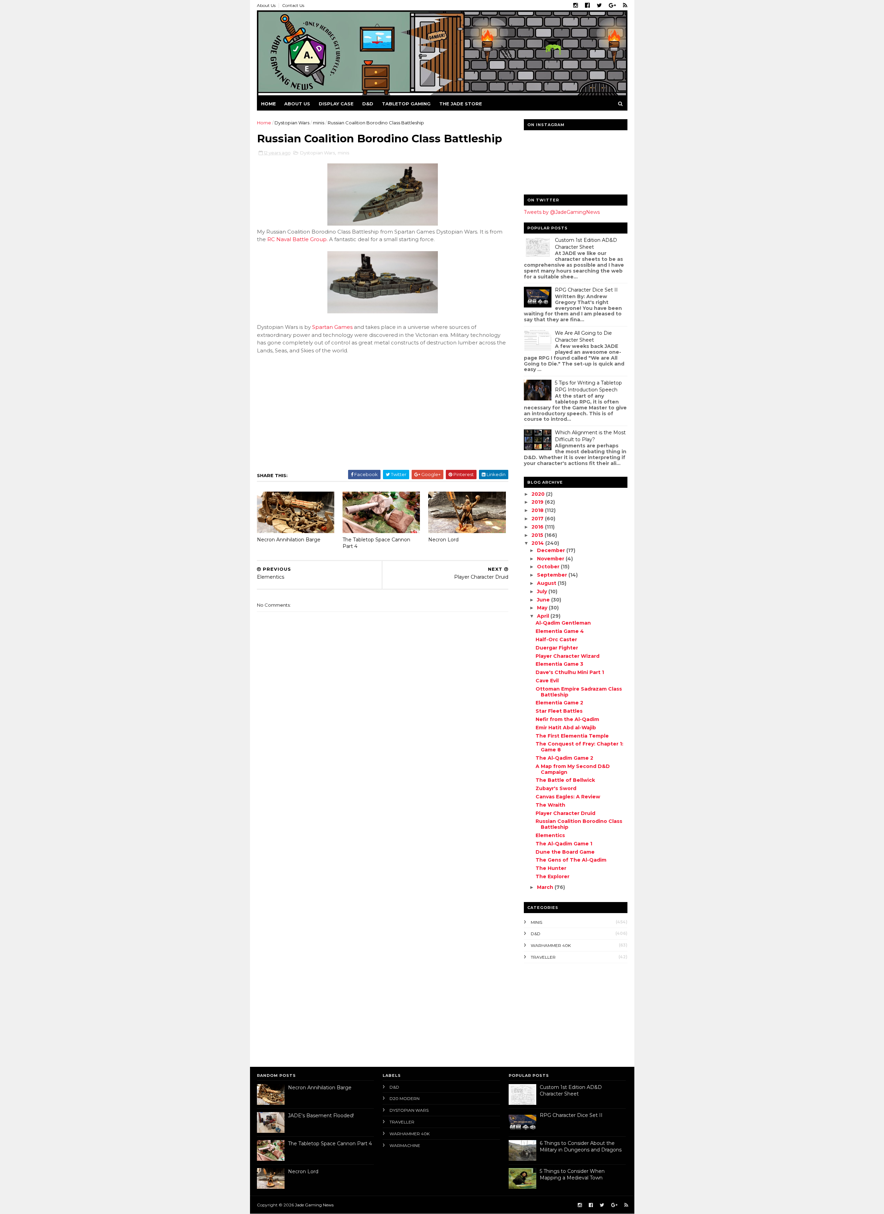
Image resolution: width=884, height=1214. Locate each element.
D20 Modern (405, 1098)
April (543, 616)
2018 (538, 510)
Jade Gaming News (314, 1204)
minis (318, 122)
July (542, 591)
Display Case (336, 103)
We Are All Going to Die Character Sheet (583, 336)
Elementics (550, 835)
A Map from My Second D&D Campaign (573, 769)
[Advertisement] (567, 1013)
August (547, 583)
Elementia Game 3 (559, 664)
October (549, 566)
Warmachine (405, 1145)
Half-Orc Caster (556, 639)
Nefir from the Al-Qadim (567, 719)
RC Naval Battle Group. (297, 239)
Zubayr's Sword (556, 788)
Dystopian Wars (292, 122)
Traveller (543, 957)
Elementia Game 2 (559, 703)
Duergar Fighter (557, 648)
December (551, 550)
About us (297, 103)
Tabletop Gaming (406, 103)
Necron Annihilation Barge (288, 540)
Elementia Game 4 (560, 631)
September (552, 575)
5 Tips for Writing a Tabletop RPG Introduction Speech (588, 386)
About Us (266, 5)
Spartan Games (332, 327)
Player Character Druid (565, 813)
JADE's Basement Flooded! (321, 1115)
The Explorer (552, 876)
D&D (367, 103)
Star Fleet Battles (559, 711)
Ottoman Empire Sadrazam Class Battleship (579, 692)
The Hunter (551, 868)
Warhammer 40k (551, 945)
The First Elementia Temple (572, 736)
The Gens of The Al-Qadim (571, 860)
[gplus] (612, 5)
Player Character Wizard (567, 656)
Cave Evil (547, 680)
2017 (538, 518)
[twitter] (599, 5)
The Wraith (550, 805)
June (544, 600)
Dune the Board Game (565, 852)
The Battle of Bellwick (565, 780)
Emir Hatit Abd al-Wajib (566, 727)
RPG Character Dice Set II (586, 290)
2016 (538, 527)
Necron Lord (443, 540)
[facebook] (587, 5)
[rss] (625, 5)
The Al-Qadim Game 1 (564, 844)
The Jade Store (460, 103)
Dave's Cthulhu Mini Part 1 (570, 672)
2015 (538, 535)
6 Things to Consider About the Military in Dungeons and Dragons (581, 1146)
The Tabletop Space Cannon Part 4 (376, 543)
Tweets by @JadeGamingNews (562, 212)
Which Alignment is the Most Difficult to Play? (590, 436)
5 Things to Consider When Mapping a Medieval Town (572, 1174)
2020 (538, 494)
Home (268, 103)
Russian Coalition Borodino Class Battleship (579, 824)
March (546, 887)
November (551, 559)
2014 (538, 543)
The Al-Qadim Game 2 (564, 758)
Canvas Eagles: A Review (568, 797)
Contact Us (293, 5)
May (543, 608)
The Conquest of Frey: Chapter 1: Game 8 (579, 747)
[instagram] (575, 5)
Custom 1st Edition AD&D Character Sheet (586, 243)
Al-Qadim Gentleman (563, 623)
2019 (538, 502)
